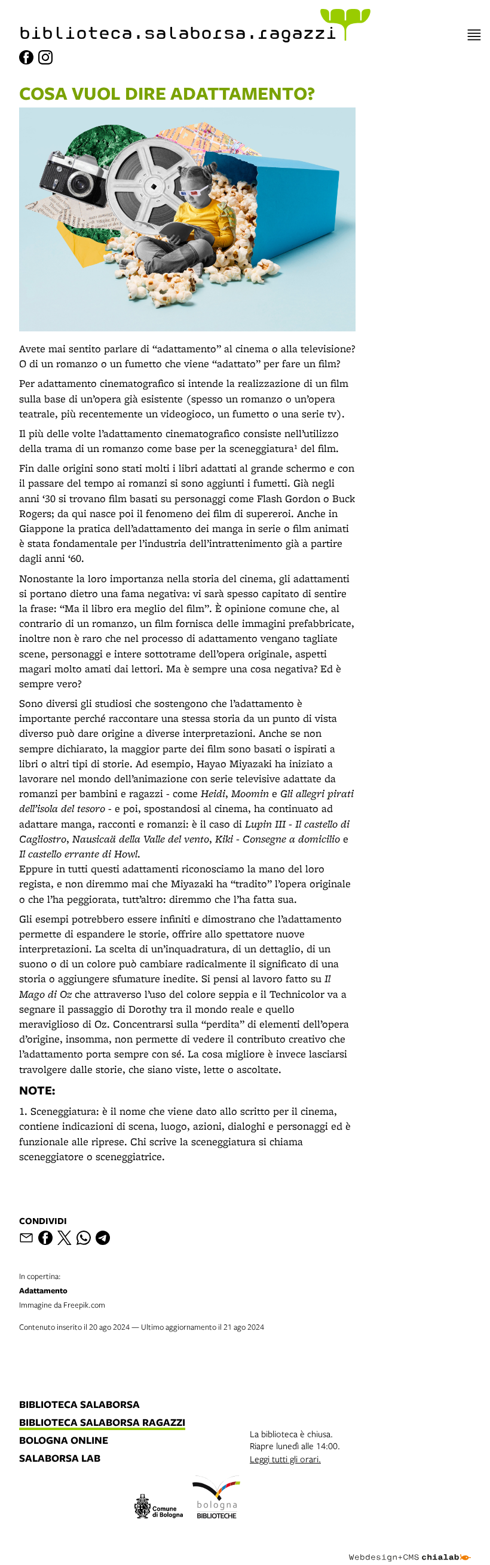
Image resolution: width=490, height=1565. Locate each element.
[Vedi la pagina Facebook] (26, 57)
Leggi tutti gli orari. (285, 1459)
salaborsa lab (59, 1459)
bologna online (63, 1441)
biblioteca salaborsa (79, 1405)
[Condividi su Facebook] (45, 1238)
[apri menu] (474, 35)
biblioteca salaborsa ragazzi (102, 1423)
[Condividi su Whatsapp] (83, 1238)
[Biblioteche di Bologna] (216, 1498)
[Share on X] (64, 1238)
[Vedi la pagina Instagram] (45, 57)
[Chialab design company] (410, 1548)
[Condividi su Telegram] (103, 1238)
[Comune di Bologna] (158, 1508)
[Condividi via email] (26, 1238)
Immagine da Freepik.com (62, 1290)
